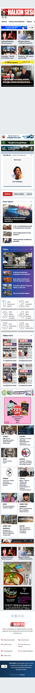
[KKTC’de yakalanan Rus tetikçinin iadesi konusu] (26, 497)
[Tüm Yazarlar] (31, 155)
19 (31, 85)
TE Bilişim (22, 674)
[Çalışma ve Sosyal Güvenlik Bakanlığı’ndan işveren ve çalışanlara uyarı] (26, 430)
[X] (15, 616)
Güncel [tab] (7, 194)
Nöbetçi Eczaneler (9, 640)
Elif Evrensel (17, 181)
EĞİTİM (22, 526)
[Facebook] (12, 616)
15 (24, 85)
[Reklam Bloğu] (17, 27)
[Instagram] (19, 616)
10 (16, 85)
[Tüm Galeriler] (31, 201)
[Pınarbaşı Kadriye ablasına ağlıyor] (9, 497)
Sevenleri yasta (28, 305)
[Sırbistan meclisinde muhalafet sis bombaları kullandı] (7, 273)
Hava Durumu (25, 640)
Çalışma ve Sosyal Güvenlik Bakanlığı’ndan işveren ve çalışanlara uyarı (25, 441)
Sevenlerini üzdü (12, 327)
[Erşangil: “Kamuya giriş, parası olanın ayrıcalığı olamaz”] (26, 452)
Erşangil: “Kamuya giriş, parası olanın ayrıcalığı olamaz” (26, 462)
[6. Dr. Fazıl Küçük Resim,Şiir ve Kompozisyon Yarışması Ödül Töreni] (7, 227)
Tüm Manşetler (8, 651)
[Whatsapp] (22, 616)
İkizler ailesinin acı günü (12, 316)
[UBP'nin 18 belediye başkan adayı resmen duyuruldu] (9, 430)
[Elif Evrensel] (18, 173)
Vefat (9, 302)
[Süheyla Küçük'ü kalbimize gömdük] (7, 240)
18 (29, 85)
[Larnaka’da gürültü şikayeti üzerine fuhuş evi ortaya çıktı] (9, 519)
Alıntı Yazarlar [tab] (19, 155)
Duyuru (22, 436)
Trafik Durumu (7, 644)
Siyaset (5, 436)
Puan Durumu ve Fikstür (24, 645)
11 (18, 85)
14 (23, 85)
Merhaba (17, 160)
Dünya (29, 22)
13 (21, 85)
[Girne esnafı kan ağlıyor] (7, 293)
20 (32, 85)
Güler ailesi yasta (29, 327)
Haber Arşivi (7, 655)
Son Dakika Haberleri (26, 651)
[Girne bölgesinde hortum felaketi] (7, 234)
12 (20, 85)
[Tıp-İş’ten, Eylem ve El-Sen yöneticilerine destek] (9, 472)
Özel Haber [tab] (19, 194)
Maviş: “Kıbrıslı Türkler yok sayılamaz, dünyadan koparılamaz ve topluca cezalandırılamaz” (26, 485)
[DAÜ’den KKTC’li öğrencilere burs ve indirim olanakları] (26, 519)
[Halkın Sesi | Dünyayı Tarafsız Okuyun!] (17, 12)
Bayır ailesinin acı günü (28, 316)
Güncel (4, 22)
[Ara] (3, 18)
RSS (5, 666)
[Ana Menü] (6, 18)
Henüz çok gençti (11, 305)
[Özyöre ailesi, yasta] (9, 452)
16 (26, 85)
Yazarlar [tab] (7, 155)
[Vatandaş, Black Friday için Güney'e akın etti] (7, 286)
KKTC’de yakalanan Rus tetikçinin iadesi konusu (26, 510)
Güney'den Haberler (17, 22)
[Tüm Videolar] (31, 249)
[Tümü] (31, 335)
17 (28, 85)
